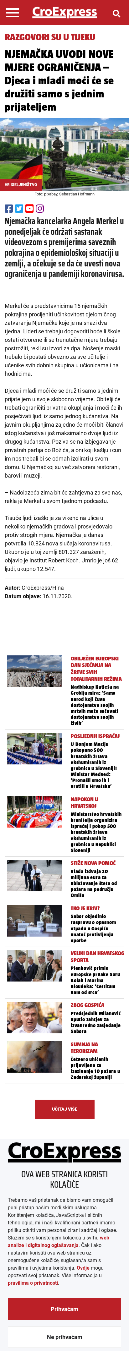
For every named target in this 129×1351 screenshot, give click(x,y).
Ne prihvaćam (64, 1337)
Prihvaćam (64, 1309)
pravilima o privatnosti (33, 1283)
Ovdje (83, 1268)
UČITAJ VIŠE (64, 1109)
